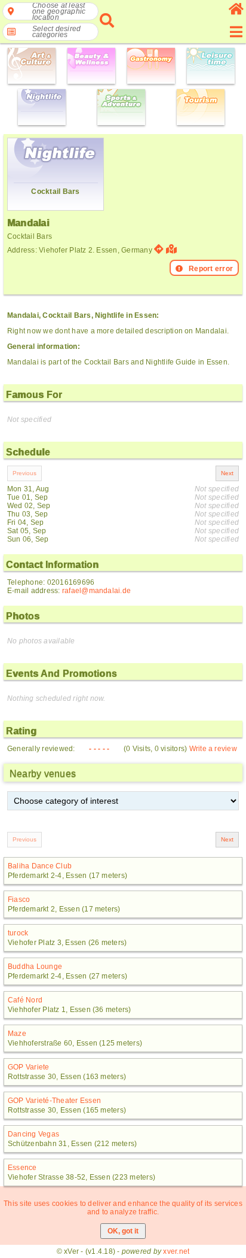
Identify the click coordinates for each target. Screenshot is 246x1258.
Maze (17, 1033)
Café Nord (25, 1000)
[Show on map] (173, 249)
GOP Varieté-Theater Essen (54, 1100)
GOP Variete (29, 1067)
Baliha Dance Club (40, 866)
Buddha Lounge (35, 966)
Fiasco (19, 899)
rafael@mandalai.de (96, 591)
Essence (22, 1167)
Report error (211, 269)
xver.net (176, 1251)
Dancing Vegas (33, 1134)
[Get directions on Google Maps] (159, 249)
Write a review (213, 749)
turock (18, 933)
